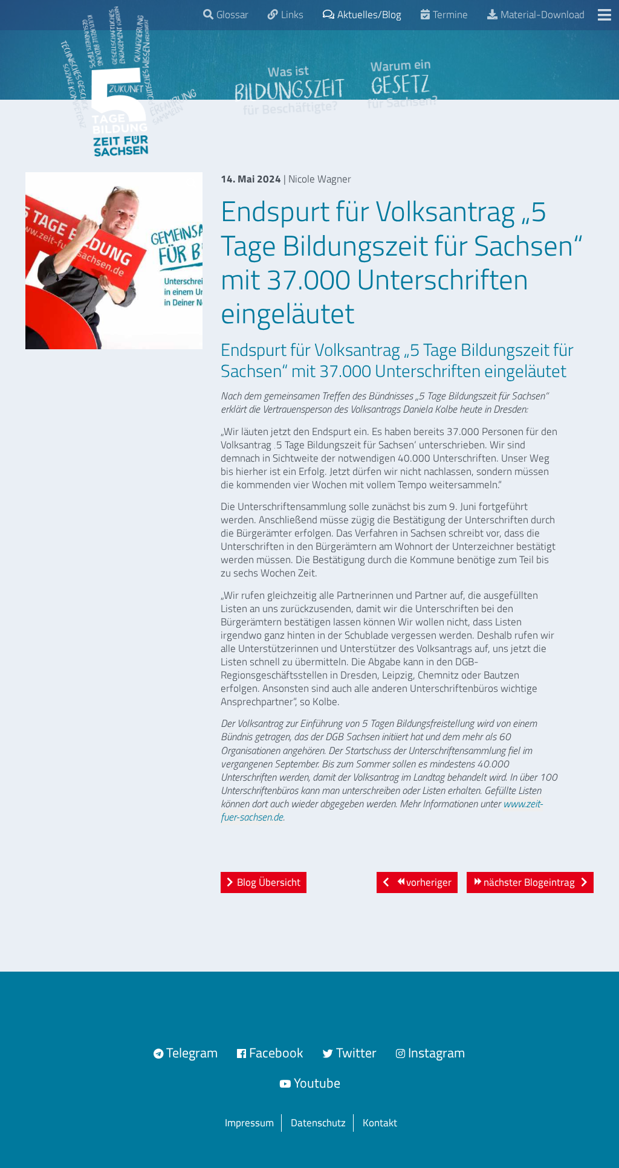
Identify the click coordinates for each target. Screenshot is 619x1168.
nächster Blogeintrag (529, 882)
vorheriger (428, 882)
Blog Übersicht (268, 882)
